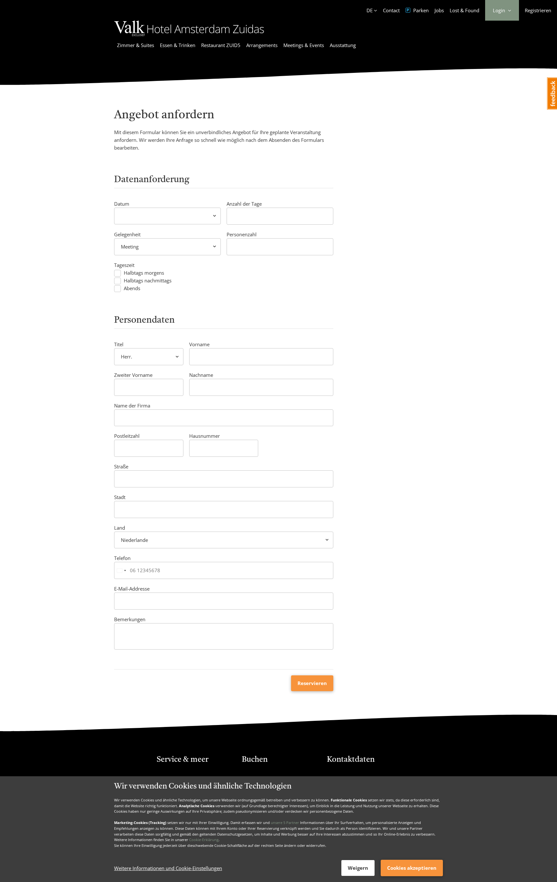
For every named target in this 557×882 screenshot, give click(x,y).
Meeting (130, 246)
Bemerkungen (129, 619)
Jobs (439, 10)
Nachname (201, 375)
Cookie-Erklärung (204, 839)
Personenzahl (242, 234)
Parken (420, 10)
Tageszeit (124, 265)
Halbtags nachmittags (147, 281)
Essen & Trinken (177, 45)
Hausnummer (204, 436)
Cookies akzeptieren (411, 868)
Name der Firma (132, 405)
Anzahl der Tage (244, 204)
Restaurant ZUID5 (220, 45)
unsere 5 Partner (285, 822)
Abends (132, 288)
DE (369, 10)
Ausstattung (343, 45)
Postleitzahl (127, 436)
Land (119, 527)
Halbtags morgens (144, 273)
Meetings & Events (303, 45)
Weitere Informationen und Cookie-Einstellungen (168, 868)
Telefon (122, 558)
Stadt (119, 497)
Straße (121, 466)
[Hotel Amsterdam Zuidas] (189, 37)
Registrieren (538, 10)
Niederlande (134, 540)
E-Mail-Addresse (132, 588)
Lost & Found (464, 10)
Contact (391, 10)
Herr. (126, 356)
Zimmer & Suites (135, 45)
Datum (121, 204)
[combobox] (121, 570)
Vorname (199, 344)
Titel (118, 344)
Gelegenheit (127, 234)
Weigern (358, 868)
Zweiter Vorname (133, 375)
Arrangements (262, 45)
